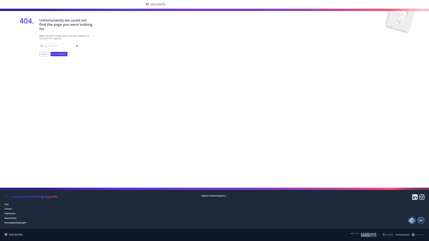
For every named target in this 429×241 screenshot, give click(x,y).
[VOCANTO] (155, 4)
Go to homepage (59, 54)
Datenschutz (10, 218)
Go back (44, 54)
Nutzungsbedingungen (15, 222)
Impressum (9, 213)
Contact (8, 208)
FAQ (6, 204)
